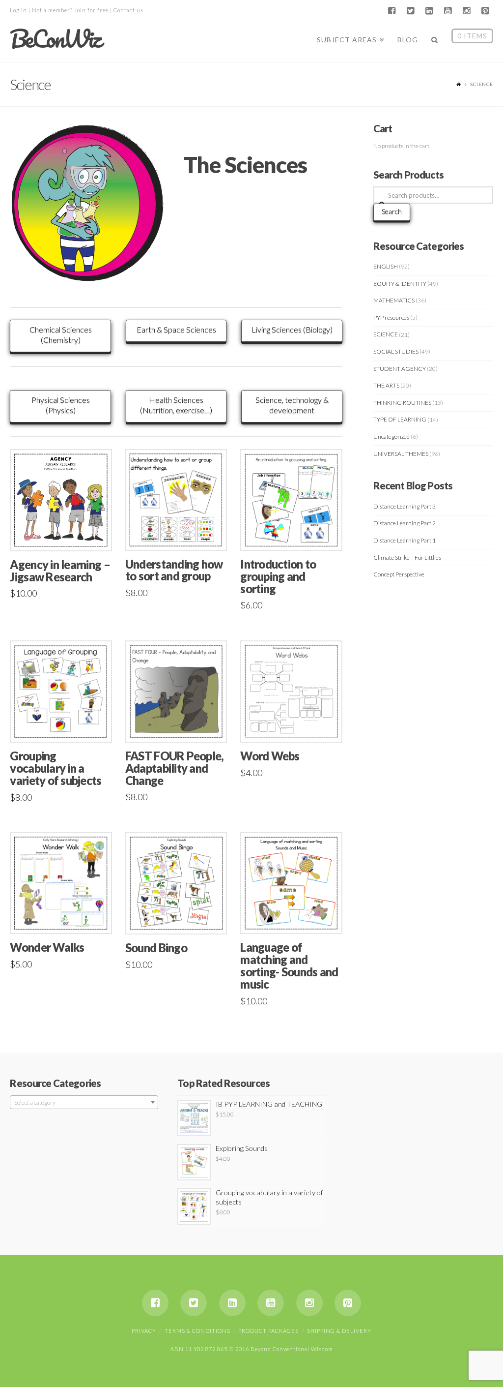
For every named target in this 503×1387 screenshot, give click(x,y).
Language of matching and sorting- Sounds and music (289, 965)
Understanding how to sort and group (174, 570)
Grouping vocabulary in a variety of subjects (55, 768)
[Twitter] (411, 11)
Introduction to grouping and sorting (278, 576)
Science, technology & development (292, 405)
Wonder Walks (47, 947)
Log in (18, 10)
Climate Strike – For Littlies (407, 557)
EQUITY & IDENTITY (399, 283)
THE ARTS (386, 385)
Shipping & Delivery (339, 1330)
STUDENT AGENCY (399, 368)
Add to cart (65, 533)
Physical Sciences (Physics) (60, 405)
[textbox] (83, 1103)
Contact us (128, 10)
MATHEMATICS (394, 300)
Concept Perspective (398, 574)
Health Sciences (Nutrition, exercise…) (176, 405)
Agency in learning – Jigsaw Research (60, 571)
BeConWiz (55, 39)
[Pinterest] (485, 11)
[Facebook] (392, 11)
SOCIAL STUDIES (396, 351)
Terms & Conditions (197, 1330)
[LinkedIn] (429, 11)
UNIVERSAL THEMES (400, 453)
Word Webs (269, 756)
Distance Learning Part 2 (404, 523)
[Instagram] (467, 11)
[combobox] (84, 1102)
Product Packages (268, 1330)
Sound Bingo (156, 948)
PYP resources (391, 317)
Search (392, 211)
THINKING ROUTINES (402, 402)
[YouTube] (448, 11)
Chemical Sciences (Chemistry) (60, 334)
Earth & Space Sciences (176, 329)
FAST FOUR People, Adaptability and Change (174, 768)
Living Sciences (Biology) (292, 329)
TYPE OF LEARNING (399, 419)
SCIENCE (385, 334)
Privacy (144, 1330)
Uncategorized (391, 436)
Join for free (91, 10)
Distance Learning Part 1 (404, 540)
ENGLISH (385, 266)
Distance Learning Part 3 (404, 506)
